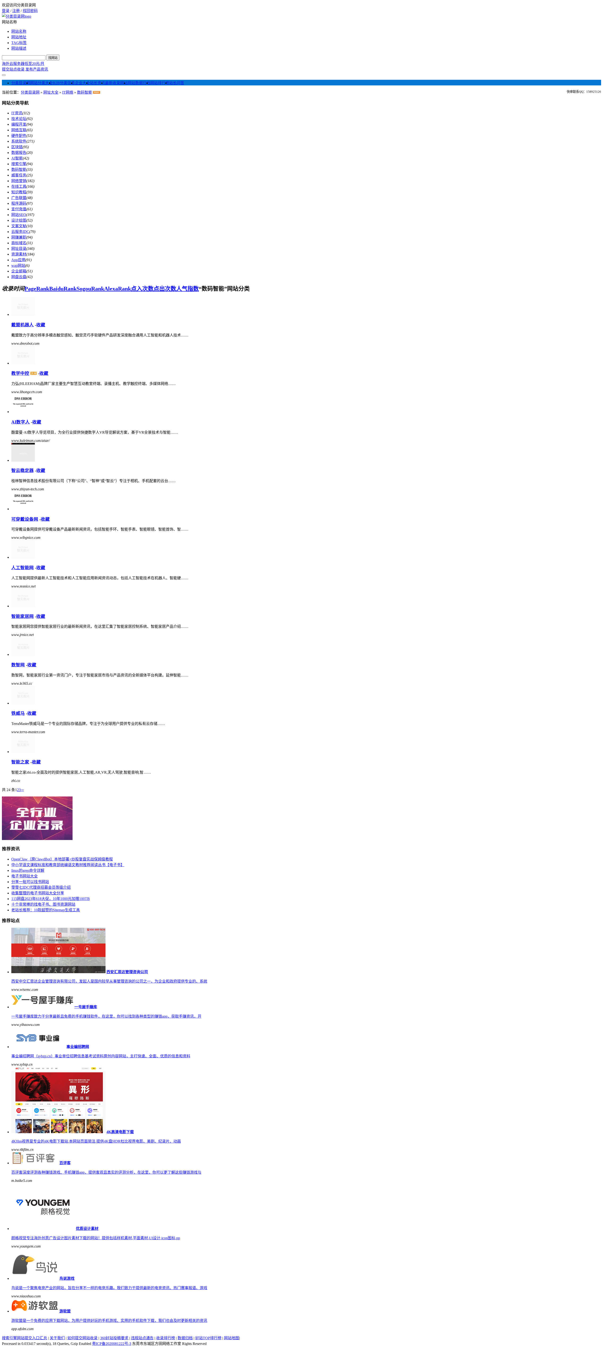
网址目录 (18, 249)
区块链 (17, 147)
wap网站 (18, 266)
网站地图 (231, 1338)
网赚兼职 (18, 237)
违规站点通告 (142, 1338)
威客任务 (18, 175)
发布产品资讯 (36, 69)
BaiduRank (63, 289)
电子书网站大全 (24, 876)
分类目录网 (20, 83)
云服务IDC (20, 232)
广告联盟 (18, 198)
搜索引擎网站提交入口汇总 (24, 1338)
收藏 (40, 324)
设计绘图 (18, 220)
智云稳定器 (22, 470)
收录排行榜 (165, 1338)
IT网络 (67, 92)
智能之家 (20, 762)
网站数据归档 (139, 83)
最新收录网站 (116, 83)
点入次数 (142, 289)
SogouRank (90, 289)
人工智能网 (22, 567)
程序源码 (18, 203)
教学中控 (20, 373)
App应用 (18, 260)
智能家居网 (22, 616)
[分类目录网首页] (16, 16)
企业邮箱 (18, 271)
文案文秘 (18, 226)
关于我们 (57, 1338)
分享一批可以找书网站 (30, 882)
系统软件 (18, 141)
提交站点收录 (13, 69)
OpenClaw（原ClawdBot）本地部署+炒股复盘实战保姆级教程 (62, 859)
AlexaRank (117, 289)
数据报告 (18, 153)
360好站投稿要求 (114, 1338)
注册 (16, 11)
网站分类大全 (41, 83)
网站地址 (18, 37)
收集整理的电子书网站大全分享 (37, 893)
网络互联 (18, 130)
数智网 (18, 664)
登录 (5, 11)
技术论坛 (18, 119)
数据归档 (185, 1338)
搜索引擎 (18, 164)
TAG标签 (19, 43)
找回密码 (30, 11)
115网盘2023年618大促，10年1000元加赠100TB (50, 899)
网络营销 (18, 181)
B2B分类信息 (64, 83)
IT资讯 (16, 113)
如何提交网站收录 (82, 1338)
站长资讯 (97, 83)
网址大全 (50, 92)
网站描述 (18, 48)
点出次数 (165, 289)
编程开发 (18, 124)
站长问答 (176, 83)
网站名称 (18, 31)
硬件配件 (18, 136)
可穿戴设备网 (24, 519)
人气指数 (187, 289)
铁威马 (18, 713)
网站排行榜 (159, 83)
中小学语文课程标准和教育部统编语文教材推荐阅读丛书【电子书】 (67, 865)
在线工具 (18, 186)
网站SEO (18, 215)
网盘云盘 (18, 277)
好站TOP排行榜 (208, 1338)
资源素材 (18, 254)
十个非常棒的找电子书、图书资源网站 (43, 904)
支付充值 (18, 209)
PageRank (36, 289)
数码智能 (84, 92)
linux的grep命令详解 (27, 870)
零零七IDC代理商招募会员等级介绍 (41, 887)
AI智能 (17, 158)
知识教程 (18, 192)
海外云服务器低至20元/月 (23, 64)
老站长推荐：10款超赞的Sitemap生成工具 (45, 910)
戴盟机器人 (22, 324)
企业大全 (82, 83)
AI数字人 (20, 422)
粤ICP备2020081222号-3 (111, 1344)
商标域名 (18, 243)
